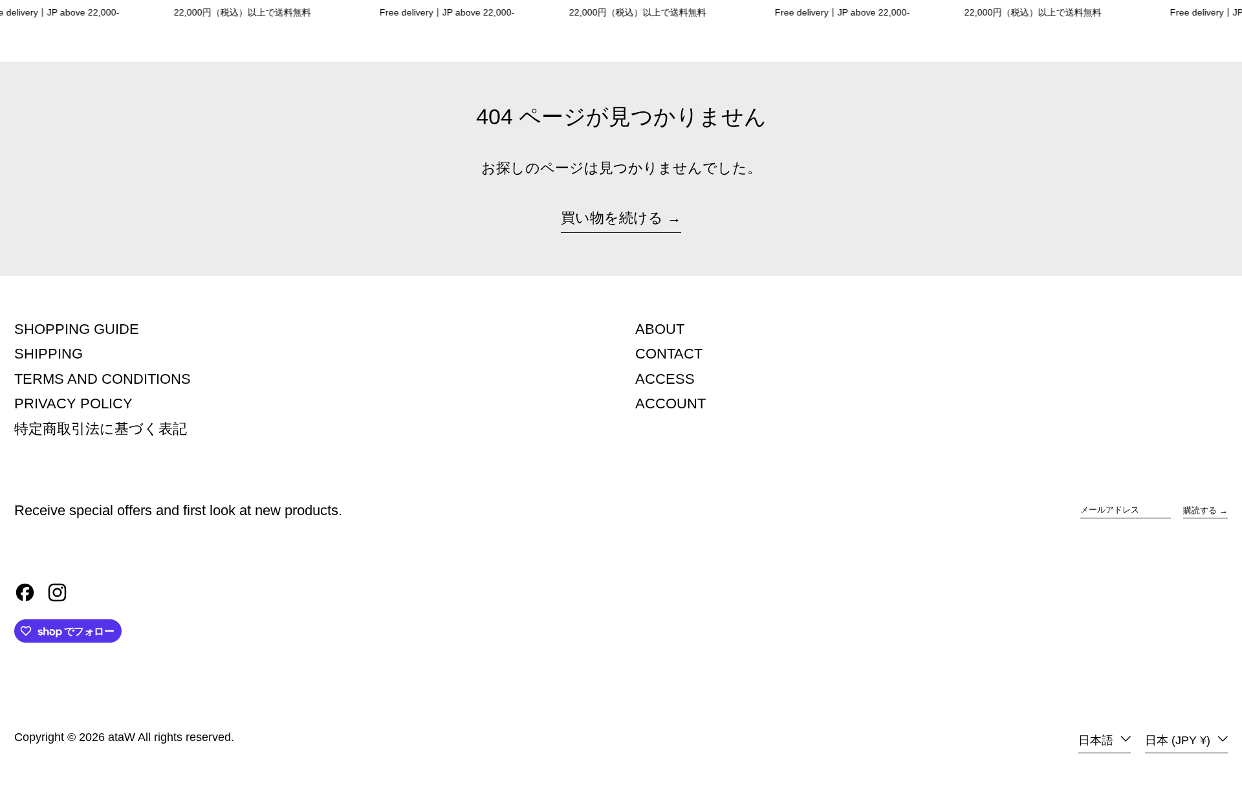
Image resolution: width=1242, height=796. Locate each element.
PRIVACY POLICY (73, 403)
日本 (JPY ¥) (1179, 740)
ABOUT (659, 329)
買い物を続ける (612, 218)
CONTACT (669, 354)
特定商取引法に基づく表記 (100, 429)
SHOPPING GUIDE (76, 329)
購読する (1200, 510)
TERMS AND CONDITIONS (102, 379)
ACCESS (665, 379)
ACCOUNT (670, 403)
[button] (1201, 44)
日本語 (1097, 740)
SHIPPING (48, 354)
